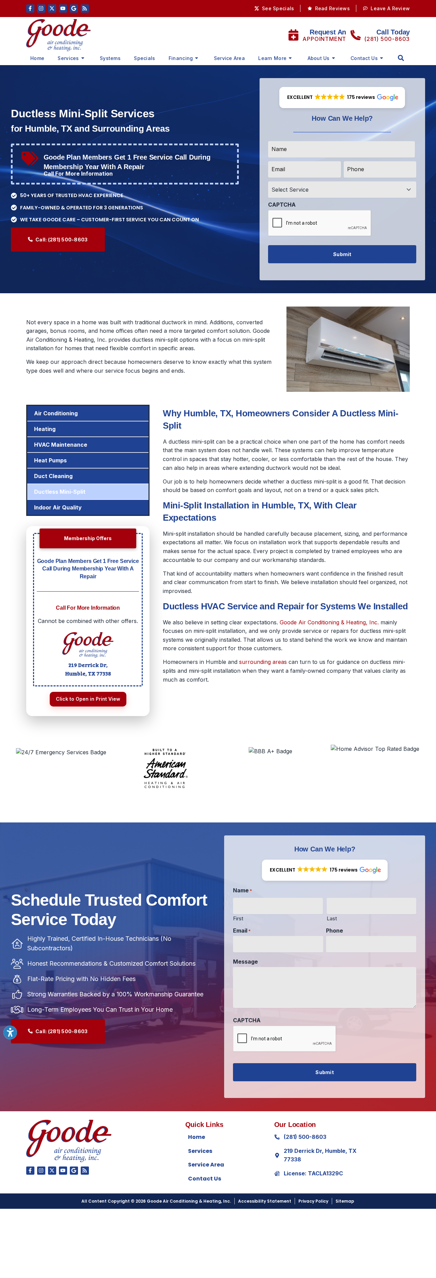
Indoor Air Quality (58, 507)
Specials (144, 58)
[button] (400, 57)
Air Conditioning (56, 413)
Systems (110, 58)
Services (68, 58)
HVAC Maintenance (60, 444)
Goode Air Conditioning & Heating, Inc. (329, 622)
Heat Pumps (50, 460)
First (238, 918)
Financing (181, 58)
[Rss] (85, 8)
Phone (334, 930)
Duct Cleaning (53, 476)
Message (245, 961)
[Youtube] (63, 8)
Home (37, 58)
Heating (45, 429)
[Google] (74, 8)
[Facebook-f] (30, 8)
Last (332, 918)
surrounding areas (263, 661)
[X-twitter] (52, 8)
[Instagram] (41, 8)
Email (242, 930)
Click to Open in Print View (88, 699)
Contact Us (364, 58)
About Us (319, 58)
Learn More (272, 58)
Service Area (229, 58)
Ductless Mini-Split (59, 491)
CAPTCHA (282, 204)
